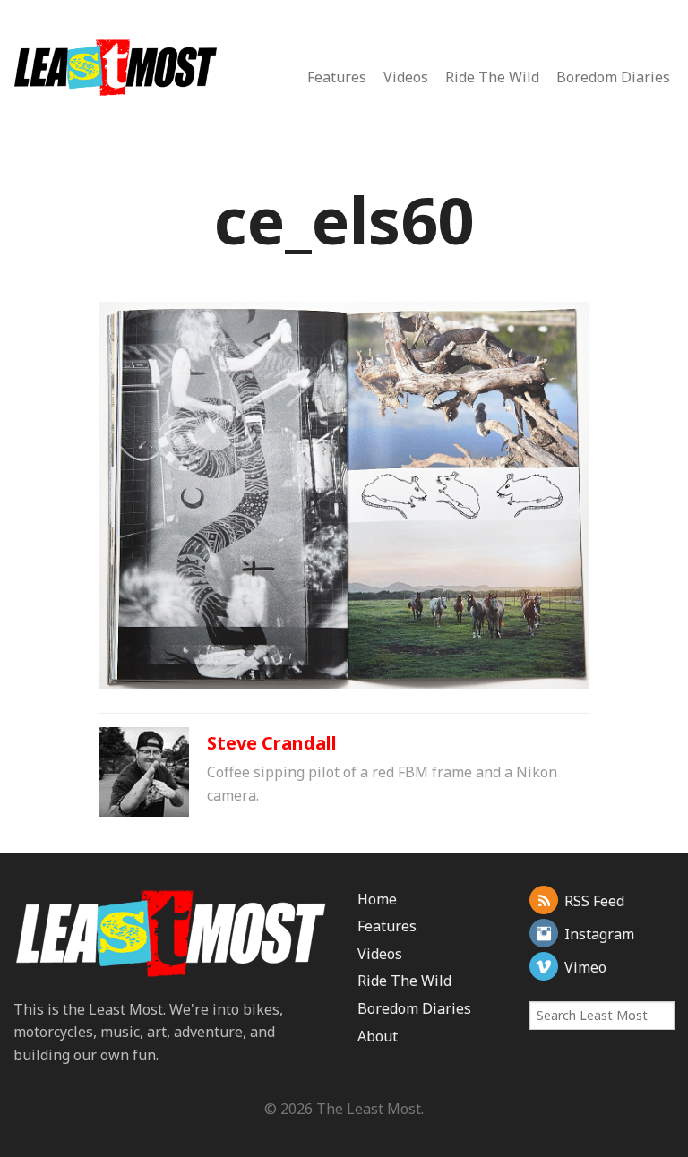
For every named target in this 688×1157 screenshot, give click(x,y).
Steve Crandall (272, 743)
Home (377, 899)
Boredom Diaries (613, 77)
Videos (405, 77)
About (377, 1036)
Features (336, 77)
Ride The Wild (492, 77)
